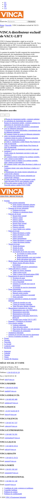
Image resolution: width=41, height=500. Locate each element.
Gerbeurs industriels (19, 325)
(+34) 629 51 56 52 (11, 458)
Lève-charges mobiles (15, 323)
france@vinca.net (10, 414)
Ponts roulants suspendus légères (23, 206)
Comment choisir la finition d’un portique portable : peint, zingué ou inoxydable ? (21, 161)
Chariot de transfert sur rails (22, 302)
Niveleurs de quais (19, 278)
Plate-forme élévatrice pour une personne (26, 329)
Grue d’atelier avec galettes (22, 229)
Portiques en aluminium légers (23, 212)
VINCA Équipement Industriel (15, 497)
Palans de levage (13, 231)
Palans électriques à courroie (22, 240)
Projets (6, 338)
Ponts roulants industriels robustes (24, 204)
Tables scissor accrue (19, 272)
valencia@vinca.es (11, 426)
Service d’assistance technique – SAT (20, 336)
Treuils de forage (18, 250)
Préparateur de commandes (21, 331)
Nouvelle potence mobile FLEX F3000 (17, 185)
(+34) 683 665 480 (11, 399)
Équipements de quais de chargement (20, 276)
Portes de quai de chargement (22, 280)
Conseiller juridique (10, 490)
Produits (7, 201)
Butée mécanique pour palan (26, 259)
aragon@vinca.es (10, 461)
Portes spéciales (18, 297)
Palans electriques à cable (21, 235)
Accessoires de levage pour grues (24, 252)
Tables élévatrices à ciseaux (17, 268)
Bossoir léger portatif (19, 216)
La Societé (7, 344)
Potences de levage (14, 214)
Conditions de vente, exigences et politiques (18, 488)
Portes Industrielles (14, 289)
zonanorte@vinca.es (11, 473)
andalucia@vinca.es (11, 403)
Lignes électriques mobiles (21, 242)
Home (2, 25)
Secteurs (7, 340)
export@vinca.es (10, 484)
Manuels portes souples (20, 293)
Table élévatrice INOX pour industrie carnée (19, 181)
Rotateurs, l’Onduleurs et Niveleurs (20, 321)
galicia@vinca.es (10, 449)
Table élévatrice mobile (20, 327)
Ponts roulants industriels (16, 203)
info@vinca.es (9, 379)
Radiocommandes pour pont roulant (29, 257)
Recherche (7, 348)
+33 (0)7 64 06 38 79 (12, 411)
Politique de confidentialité (13, 494)
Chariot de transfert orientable (22, 304)
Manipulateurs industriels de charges (20, 308)
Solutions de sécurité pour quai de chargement (23, 334)
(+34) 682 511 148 (11, 481)
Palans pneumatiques (19, 238)
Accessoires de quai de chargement (24, 287)
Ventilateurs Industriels (15, 333)
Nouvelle (8, 25)
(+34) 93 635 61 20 (13, 372)
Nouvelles (7, 342)
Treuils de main (18, 248)
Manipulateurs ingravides (21, 312)
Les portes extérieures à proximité (24, 295)
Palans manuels (18, 236)
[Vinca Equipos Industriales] (11, 18)
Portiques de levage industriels (18, 208)
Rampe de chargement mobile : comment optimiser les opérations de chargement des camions (22, 124)
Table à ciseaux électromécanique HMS (26, 274)
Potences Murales (18, 221)
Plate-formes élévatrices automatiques (25, 267)
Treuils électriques (19, 246)
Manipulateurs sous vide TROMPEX (25, 310)
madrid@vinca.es (10, 391)
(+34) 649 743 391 (11, 434)
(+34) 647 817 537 (11, 423)
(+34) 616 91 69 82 (11, 388)
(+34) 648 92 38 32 (11, 446)
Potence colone (18, 218)
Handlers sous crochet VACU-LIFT (24, 319)
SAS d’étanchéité (18, 282)
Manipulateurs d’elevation (21, 314)
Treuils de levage (14, 244)
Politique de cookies (11, 492)
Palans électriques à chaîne (21, 233)
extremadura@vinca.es (12, 438)
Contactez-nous (9, 346)
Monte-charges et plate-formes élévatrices (22, 261)
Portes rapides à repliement (21, 291)
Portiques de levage (19, 210)
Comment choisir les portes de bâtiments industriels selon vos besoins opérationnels (21, 139)
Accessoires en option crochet (27, 253)
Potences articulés (18, 227)
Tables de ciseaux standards (22, 270)
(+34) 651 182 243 (11, 469)
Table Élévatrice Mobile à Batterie (24, 306)
